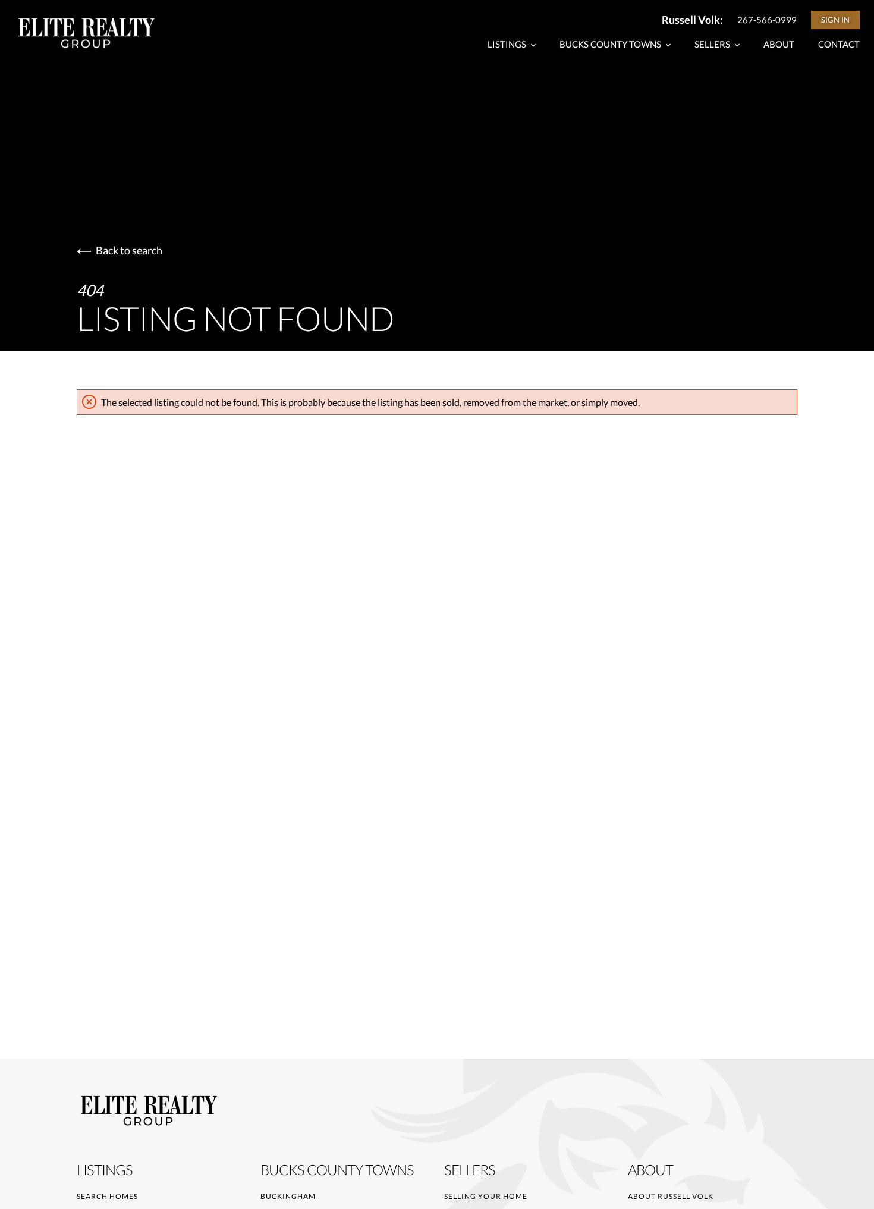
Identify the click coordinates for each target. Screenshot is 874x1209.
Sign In (835, 19)
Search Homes (107, 1196)
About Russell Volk (670, 1196)
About (778, 44)
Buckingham (288, 1196)
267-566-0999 (767, 19)
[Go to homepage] (97, 33)
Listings (508, 44)
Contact (839, 44)
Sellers (713, 44)
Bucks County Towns (611, 44)
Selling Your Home (485, 1196)
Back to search (129, 250)
